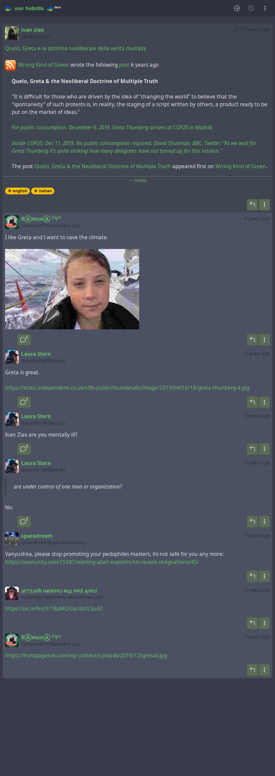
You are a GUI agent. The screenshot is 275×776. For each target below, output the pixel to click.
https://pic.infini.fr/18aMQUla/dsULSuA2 (54, 608)
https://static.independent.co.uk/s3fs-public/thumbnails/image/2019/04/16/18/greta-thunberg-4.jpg (127, 387)
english (20, 190)
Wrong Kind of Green (43, 64)
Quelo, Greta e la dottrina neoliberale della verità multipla (75, 48)
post (125, 64)
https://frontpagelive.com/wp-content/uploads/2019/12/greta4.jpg (86, 655)
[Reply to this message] (252, 204)
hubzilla (34, 8)
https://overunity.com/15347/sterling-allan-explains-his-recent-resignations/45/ (102, 562)
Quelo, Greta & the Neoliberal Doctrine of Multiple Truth (102, 166)
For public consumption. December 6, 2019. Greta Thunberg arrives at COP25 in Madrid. (112, 127)
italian (45, 190)
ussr (19, 8)
